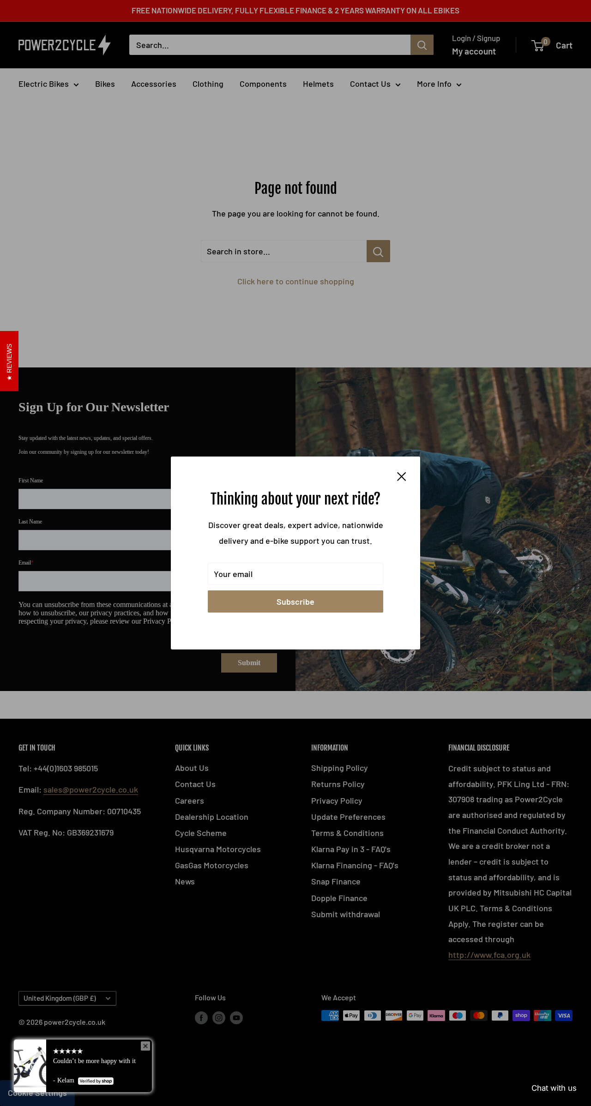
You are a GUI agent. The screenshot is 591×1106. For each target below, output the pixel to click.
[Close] (401, 475)
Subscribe (295, 601)
